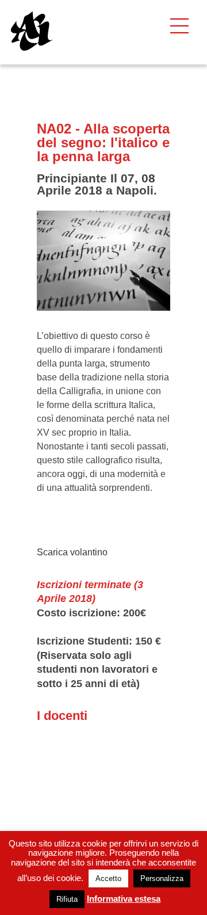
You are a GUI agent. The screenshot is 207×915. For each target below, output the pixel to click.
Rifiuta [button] (67, 899)
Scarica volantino (72, 552)
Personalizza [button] (161, 878)
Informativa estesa (123, 898)
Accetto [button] (108, 878)
